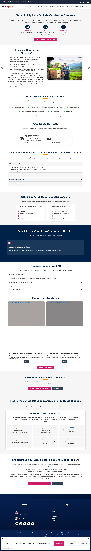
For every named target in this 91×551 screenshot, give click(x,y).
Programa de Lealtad (50, 6)
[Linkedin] (85, 2)
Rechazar (71, 543)
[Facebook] (78, 2)
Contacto (68, 6)
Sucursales (60, 6)
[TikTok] (81, 2)
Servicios (39, 6)
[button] (88, 538)
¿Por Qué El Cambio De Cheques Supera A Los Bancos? (62, 353)
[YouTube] (88, 2)
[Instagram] (83, 2)
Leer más (26, 361)
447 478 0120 (28, 1)
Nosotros (32, 6)
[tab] (35, 407)
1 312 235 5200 (16, 1)
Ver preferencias (83, 543)
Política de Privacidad (7, 548)
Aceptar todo (59, 543)
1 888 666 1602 (8, 1)
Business (76, 6)
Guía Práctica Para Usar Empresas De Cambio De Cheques (25, 353)
